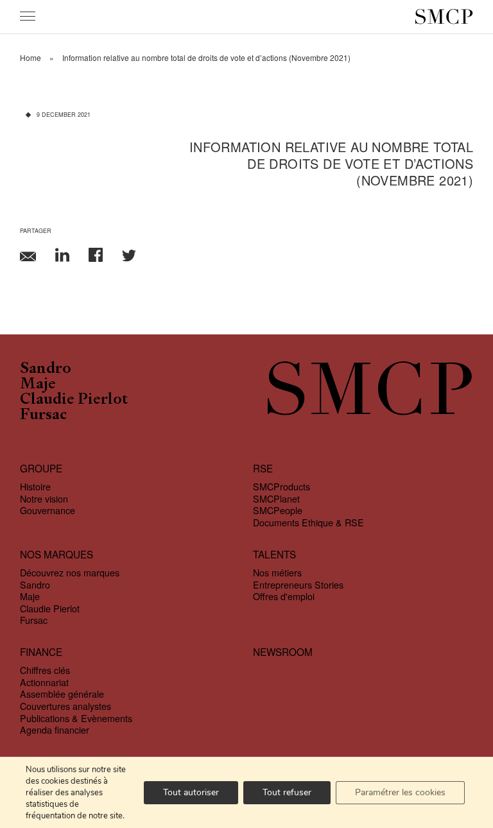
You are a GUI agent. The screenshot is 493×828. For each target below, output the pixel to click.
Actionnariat (44, 682)
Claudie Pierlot (74, 400)
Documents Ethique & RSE (308, 522)
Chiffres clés (45, 670)
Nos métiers (277, 572)
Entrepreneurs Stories (298, 584)
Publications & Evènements (76, 718)
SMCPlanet (276, 498)
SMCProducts (281, 486)
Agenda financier (54, 729)
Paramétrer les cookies (400, 792)
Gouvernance (47, 510)
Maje (38, 384)
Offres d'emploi (284, 596)
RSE (263, 468)
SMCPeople (277, 510)
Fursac (43, 415)
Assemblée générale (62, 693)
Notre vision (44, 498)
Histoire (35, 486)
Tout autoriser (191, 792)
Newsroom (283, 652)
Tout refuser (287, 792)
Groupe (41, 468)
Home (30, 57)
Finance (41, 652)
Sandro (45, 369)
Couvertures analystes (65, 706)
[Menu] (27, 16)
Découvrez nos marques (69, 572)
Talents (274, 554)
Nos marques (56, 554)
